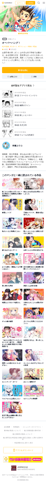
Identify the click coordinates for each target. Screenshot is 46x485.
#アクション (22, 46)
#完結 (35, 46)
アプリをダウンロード (24, 450)
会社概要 (7, 427)
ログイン (20, 3)
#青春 (30, 46)
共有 (35, 76)
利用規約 (16, 427)
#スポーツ (13, 46)
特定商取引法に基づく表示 (23, 443)
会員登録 (30, 3)
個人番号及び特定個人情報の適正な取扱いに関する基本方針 (23, 438)
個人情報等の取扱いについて (22, 434)
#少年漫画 (5, 46)
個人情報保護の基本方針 (32, 430)
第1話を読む (23, 70)
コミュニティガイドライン (32, 427)
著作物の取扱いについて (12, 430)
